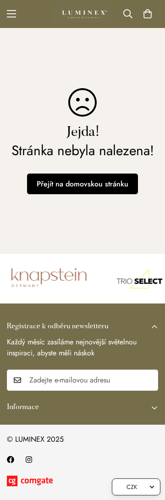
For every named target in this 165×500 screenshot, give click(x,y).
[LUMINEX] (82, 14)
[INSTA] (29, 459)
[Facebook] (10, 459)
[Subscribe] (148, 380)
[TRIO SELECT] (137, 278)
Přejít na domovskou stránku (82, 184)
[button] (147, 13)
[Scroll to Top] (148, 451)
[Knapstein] (48, 278)
